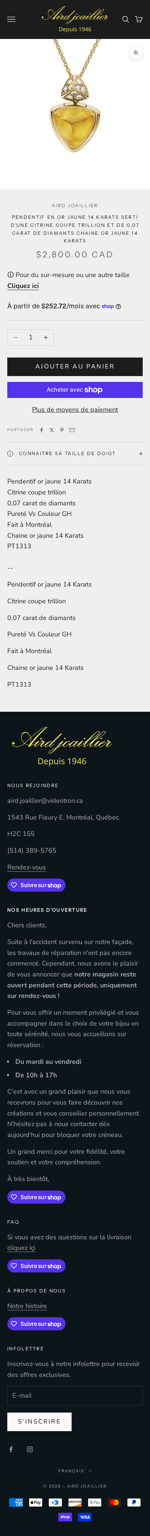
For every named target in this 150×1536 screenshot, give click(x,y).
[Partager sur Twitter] (52, 430)
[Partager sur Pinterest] (62, 430)
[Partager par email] (72, 430)
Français (71, 1470)
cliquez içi (21, 1247)
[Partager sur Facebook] (41, 430)
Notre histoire (27, 1306)
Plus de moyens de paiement (75, 409)
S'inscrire (39, 1421)
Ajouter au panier (75, 366)
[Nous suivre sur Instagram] (29, 1449)
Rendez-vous (26, 867)
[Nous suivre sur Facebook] (11, 1449)
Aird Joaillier (75, 205)
